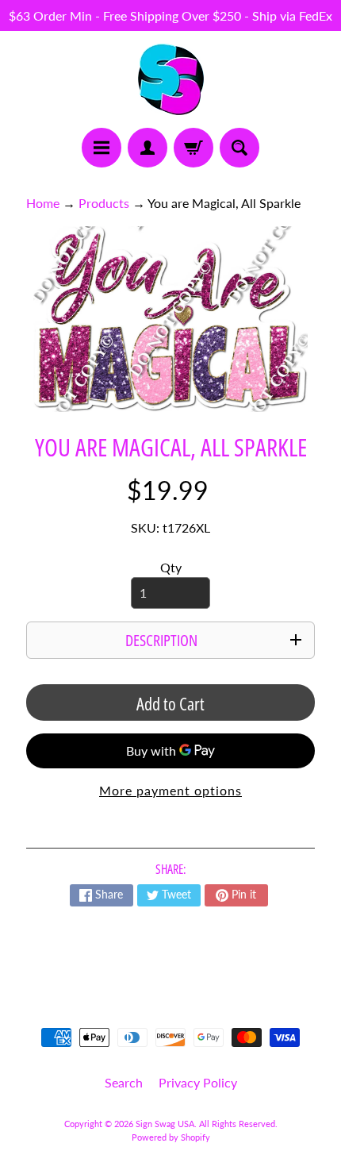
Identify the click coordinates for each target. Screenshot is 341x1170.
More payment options (170, 790)
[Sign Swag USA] (171, 79)
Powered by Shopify (171, 1137)
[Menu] (101, 147)
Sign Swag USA (165, 1123)
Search (124, 1082)
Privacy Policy (198, 1082)
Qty (171, 567)
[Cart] (193, 147)
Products (104, 202)
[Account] (147, 147)
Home (42, 202)
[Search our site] (239, 147)
